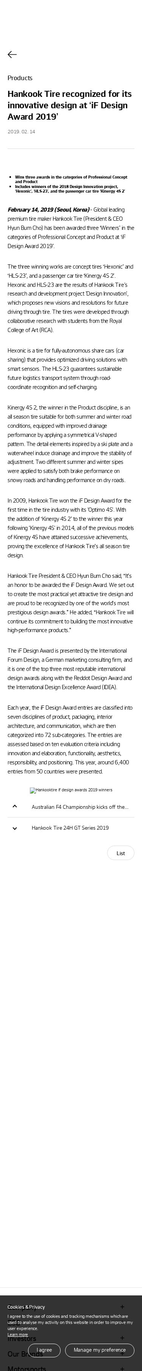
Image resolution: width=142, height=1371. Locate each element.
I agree (44, 1349)
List (121, 853)
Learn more (18, 1334)
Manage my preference (100, 1349)
